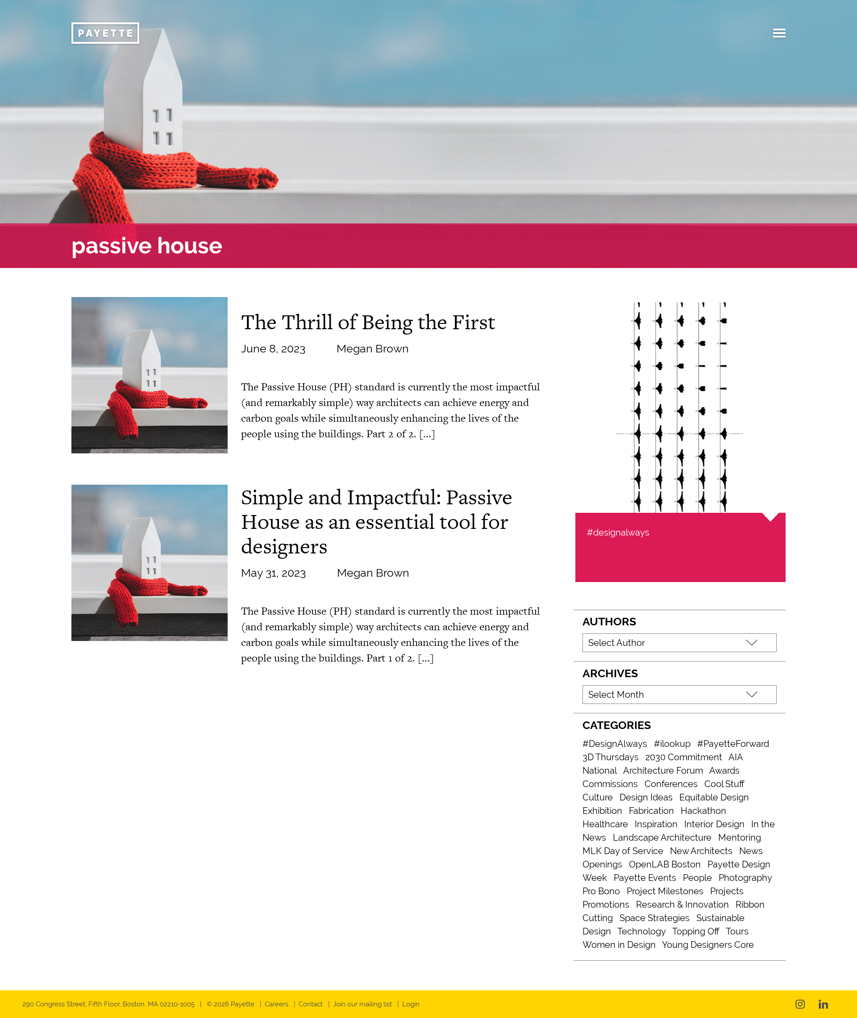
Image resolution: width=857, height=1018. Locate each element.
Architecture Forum (663, 770)
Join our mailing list (362, 1004)
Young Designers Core (708, 944)
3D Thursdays (610, 757)
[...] (427, 433)
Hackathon (703, 810)
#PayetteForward (733, 743)
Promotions (605, 904)
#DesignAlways (614, 743)
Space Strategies (655, 918)
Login (411, 1004)
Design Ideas (646, 797)
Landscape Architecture (662, 837)
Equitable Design (714, 797)
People (697, 877)
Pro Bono (601, 891)
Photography (745, 877)
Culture (597, 797)
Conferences (671, 784)
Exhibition (602, 810)
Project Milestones (665, 891)
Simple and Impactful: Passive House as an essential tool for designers (376, 521)
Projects (727, 891)
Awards (724, 770)
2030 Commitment (683, 757)
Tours (737, 931)
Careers (276, 1004)
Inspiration (656, 824)
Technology (641, 931)
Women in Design (619, 944)
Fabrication (651, 810)
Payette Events (645, 877)
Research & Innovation (682, 904)
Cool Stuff (724, 784)
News (751, 851)
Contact (311, 1004)
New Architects (701, 851)
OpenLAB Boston (665, 864)
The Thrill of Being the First (368, 321)
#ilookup (672, 743)
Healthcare (605, 824)
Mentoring (739, 837)
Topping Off (696, 931)
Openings (602, 864)
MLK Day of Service (622, 851)
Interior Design (714, 824)
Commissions (610, 784)
